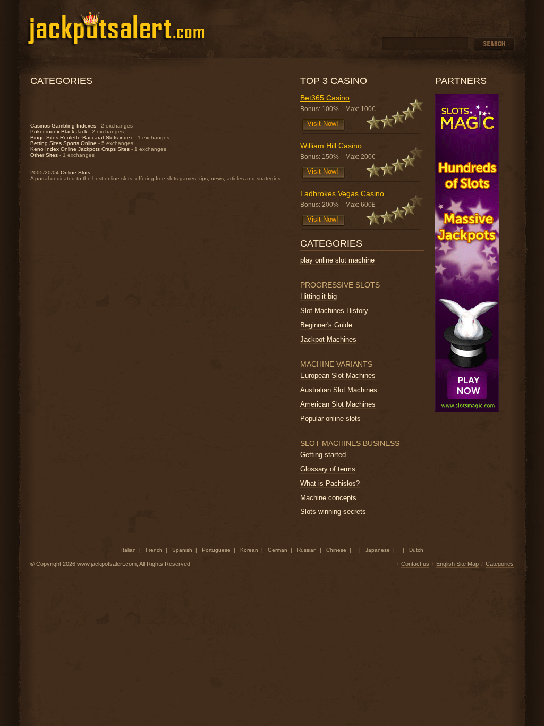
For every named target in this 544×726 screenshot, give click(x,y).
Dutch (415, 550)
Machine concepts (328, 498)
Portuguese (215, 550)
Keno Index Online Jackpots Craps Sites (80, 149)
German (276, 550)
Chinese (335, 550)
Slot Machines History (334, 311)
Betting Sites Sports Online (63, 143)
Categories (500, 564)
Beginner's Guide (326, 325)
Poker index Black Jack (58, 131)
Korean (248, 550)
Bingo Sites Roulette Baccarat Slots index (81, 137)
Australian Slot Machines (338, 390)
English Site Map (457, 564)
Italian (128, 550)
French (153, 550)
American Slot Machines (338, 404)
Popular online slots (330, 419)
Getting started (323, 455)
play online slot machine (337, 260)
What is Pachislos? (330, 483)
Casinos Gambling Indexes (63, 126)
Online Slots (75, 172)
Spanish (181, 550)
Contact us (415, 564)
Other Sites (44, 155)
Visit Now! (322, 124)
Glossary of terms (327, 469)
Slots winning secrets (333, 512)
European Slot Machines (338, 375)
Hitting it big (318, 296)
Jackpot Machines (328, 339)
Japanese (377, 550)
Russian (306, 550)
